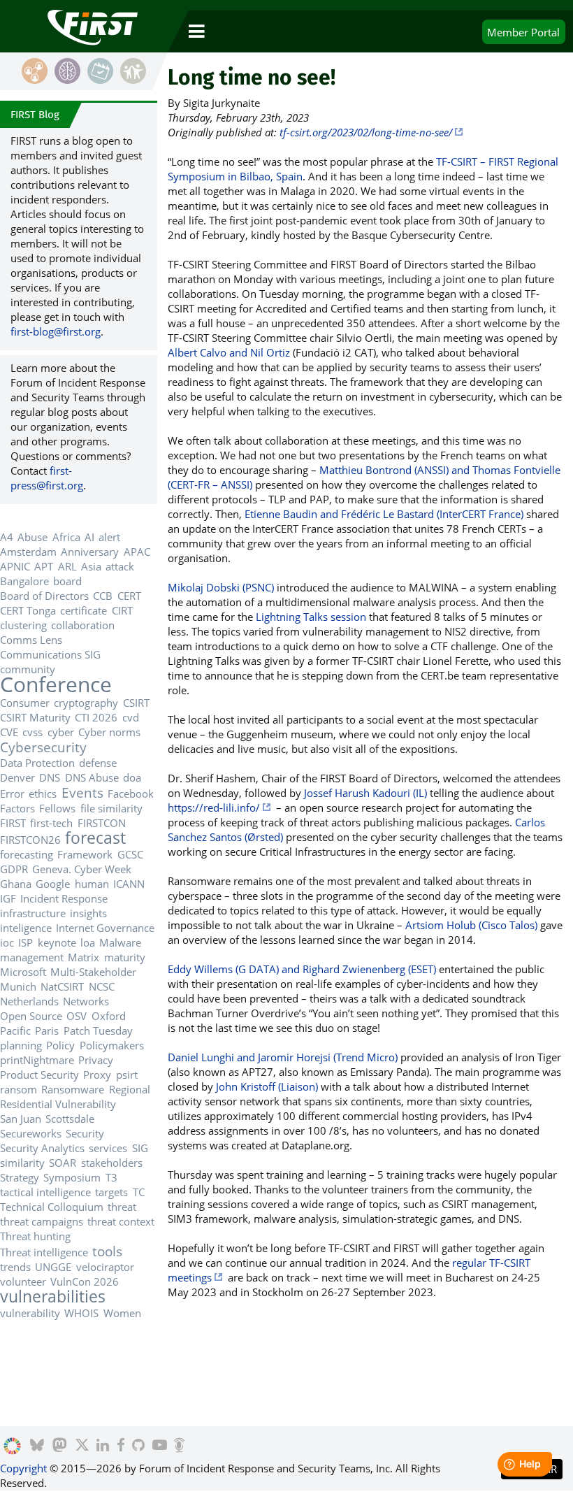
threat (122, 1207)
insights (88, 913)
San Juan (20, 1119)
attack (120, 566)
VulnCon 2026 (84, 1281)
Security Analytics (42, 1148)
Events (82, 792)
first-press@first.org (46, 478)
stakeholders (112, 1163)
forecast (95, 838)
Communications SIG (50, 654)
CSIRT (136, 703)
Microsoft (23, 972)
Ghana (15, 884)
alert (109, 537)
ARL (67, 566)
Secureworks (30, 1133)
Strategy (19, 1177)
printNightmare (37, 1060)
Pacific (15, 1030)
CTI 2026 (96, 717)
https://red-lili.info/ (214, 807)
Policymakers (112, 1045)
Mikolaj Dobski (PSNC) (221, 587)
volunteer (23, 1281)
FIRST (13, 823)
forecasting (26, 854)
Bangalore (24, 581)
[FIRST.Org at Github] (138, 1446)
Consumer (25, 703)
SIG (140, 1148)
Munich (18, 986)
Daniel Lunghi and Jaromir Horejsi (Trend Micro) (283, 1057)
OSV (76, 1016)
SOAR (62, 1163)
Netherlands (29, 1001)
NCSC (102, 986)
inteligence (26, 928)
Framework (85, 854)
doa (132, 777)
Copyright (23, 1468)
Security (85, 1133)
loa (87, 942)
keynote (57, 942)
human (92, 884)
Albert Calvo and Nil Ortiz (229, 352)
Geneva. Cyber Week (81, 869)
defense (98, 763)
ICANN (129, 884)
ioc (7, 942)
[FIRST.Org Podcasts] (179, 1446)
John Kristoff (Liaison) (267, 1086)
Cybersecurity (43, 747)
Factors (17, 808)
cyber (61, 732)
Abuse (32, 537)
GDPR (14, 869)
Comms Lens (31, 640)
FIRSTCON (102, 823)
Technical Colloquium (51, 1207)
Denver (17, 777)
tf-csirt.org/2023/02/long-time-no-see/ (366, 132)
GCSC (130, 854)
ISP (25, 942)
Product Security (39, 1075)
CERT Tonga (28, 610)
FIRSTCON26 (30, 840)
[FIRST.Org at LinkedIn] (102, 1446)
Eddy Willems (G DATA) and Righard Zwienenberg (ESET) (302, 969)
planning (21, 1045)
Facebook (131, 793)
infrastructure (33, 913)
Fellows (57, 808)
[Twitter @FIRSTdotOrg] (82, 1446)
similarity (22, 1163)
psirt (127, 1075)
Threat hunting (35, 1236)
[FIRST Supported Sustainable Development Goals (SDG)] (12, 1446)
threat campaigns (41, 1221)
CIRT (122, 610)
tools (107, 1251)
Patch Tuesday (98, 1030)
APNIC (15, 566)
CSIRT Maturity (35, 717)
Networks (86, 1001)
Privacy (95, 1060)
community (27, 669)
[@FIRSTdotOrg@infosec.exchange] (59, 1446)
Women (122, 1313)
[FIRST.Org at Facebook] (121, 1446)
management (32, 957)
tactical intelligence (45, 1192)
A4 (6, 537)
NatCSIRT (62, 986)
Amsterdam (28, 552)
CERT (129, 596)
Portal (523, 32)
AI (89, 537)
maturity (124, 957)
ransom (18, 1089)
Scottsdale (69, 1119)
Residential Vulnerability (58, 1104)
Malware (120, 942)
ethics (43, 793)
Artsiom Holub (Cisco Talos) (471, 925)
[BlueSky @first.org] (37, 1446)
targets (111, 1192)
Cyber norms (109, 732)
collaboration (83, 625)
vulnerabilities (53, 1296)
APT (43, 566)
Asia (91, 566)
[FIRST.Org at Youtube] (159, 1446)
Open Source (31, 1016)
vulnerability (30, 1313)
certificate (83, 610)
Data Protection (37, 763)
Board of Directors (44, 596)
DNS (49, 777)
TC (139, 1192)
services (108, 1148)
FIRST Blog (34, 115)
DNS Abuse (92, 777)
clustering (23, 625)
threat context (120, 1221)
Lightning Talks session (311, 617)
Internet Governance (105, 928)
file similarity (111, 808)
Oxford (109, 1016)
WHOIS (81, 1313)
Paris (47, 1030)
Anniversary (90, 552)
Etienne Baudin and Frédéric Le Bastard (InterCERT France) (384, 514)
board (67, 581)
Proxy (97, 1075)
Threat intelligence (44, 1252)
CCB (103, 596)
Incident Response (64, 898)
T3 (111, 1177)
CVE (9, 732)
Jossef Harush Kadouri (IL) (365, 793)
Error (12, 793)
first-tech (51, 823)
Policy (60, 1045)
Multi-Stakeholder (93, 972)
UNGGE (53, 1267)
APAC (137, 552)
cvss (32, 732)
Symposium (72, 1177)
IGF (8, 898)
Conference (56, 684)
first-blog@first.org (55, 331)
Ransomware (72, 1089)
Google (53, 884)
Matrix (83, 957)
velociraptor (105, 1267)
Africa (66, 537)
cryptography (86, 703)
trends (15, 1267)
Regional (129, 1089)
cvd (130, 717)
